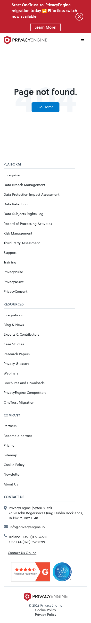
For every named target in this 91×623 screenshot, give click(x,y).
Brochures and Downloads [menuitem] (24, 383)
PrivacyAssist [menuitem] (14, 281)
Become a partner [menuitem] (18, 435)
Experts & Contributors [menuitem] (21, 334)
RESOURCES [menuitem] (14, 304)
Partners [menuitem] (10, 425)
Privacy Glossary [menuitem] (16, 363)
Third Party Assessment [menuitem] (22, 243)
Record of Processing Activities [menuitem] (28, 223)
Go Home (45, 107)
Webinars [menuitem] (11, 373)
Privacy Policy (45, 614)
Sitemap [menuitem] (10, 455)
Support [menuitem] (10, 252)
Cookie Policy (45, 610)
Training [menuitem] (10, 262)
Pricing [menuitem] (9, 445)
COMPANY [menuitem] (12, 415)
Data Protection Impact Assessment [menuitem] (31, 194)
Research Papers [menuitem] (17, 354)
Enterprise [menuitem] (12, 175)
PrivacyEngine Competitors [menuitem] (25, 392)
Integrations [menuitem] (13, 315)
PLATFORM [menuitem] (12, 164)
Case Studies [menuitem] (14, 344)
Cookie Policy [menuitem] (14, 464)
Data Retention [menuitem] (15, 204)
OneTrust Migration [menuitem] (19, 402)
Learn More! (45, 27)
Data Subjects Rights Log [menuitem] (23, 213)
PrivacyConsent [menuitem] (15, 291)
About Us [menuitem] (11, 484)
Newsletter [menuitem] (12, 474)
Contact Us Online (22, 552)
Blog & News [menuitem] (14, 324)
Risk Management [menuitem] (18, 233)
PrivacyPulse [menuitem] (13, 272)
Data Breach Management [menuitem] (24, 184)
